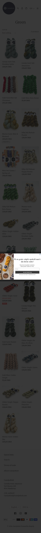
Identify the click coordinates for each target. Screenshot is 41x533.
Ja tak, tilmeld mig (27, 272)
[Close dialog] (40, 254)
